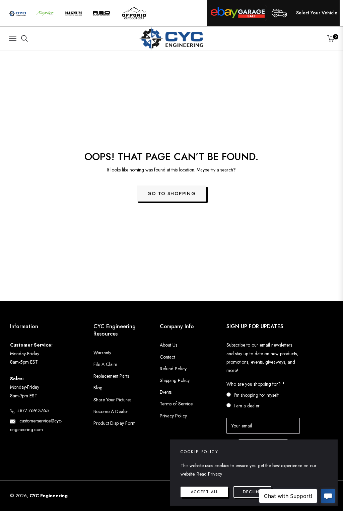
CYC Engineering (48, 495)
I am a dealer (247, 405)
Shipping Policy (175, 380)
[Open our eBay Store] (238, 13)
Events (166, 392)
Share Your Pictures (112, 399)
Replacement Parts (111, 376)
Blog (97, 387)
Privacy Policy (173, 415)
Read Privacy (209, 474)
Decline (252, 492)
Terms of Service (176, 403)
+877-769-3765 (32, 410)
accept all (204, 492)
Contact (167, 357)
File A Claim (105, 364)
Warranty (102, 352)
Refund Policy (173, 368)
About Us (168, 345)
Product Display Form (114, 423)
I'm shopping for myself (256, 395)
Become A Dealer (110, 411)
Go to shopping (171, 193)
